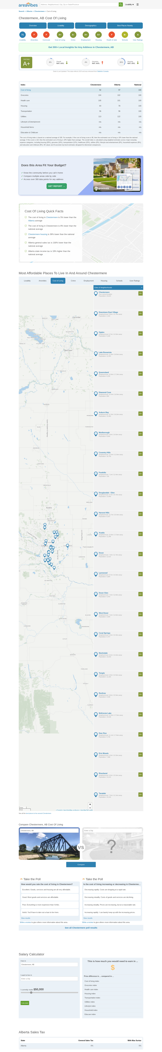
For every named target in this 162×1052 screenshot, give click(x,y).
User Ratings (135, 281)
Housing (104, 281)
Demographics (90, 26)
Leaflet (91, 810)
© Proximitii (59, 810)
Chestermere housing (37, 234)
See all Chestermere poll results (81, 928)
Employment (89, 281)
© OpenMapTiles (84, 810)
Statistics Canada (103, 71)
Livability (128, 4)
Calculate (24, 1003)
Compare (81, 864)
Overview (33, 26)
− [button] (90, 807)
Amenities (42, 281)
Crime (73, 281)
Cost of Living (58, 281)
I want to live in (26, 975)
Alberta (29, 11)
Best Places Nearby (125, 26)
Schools (119, 281)
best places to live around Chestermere (38, 813)
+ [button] (90, 804)
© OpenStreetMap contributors (70, 810)
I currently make (32, 989)
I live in (23, 961)
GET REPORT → (56, 186)
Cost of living (26, 90)
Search (21, 11)
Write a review (25, 922)
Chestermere (39, 11)
